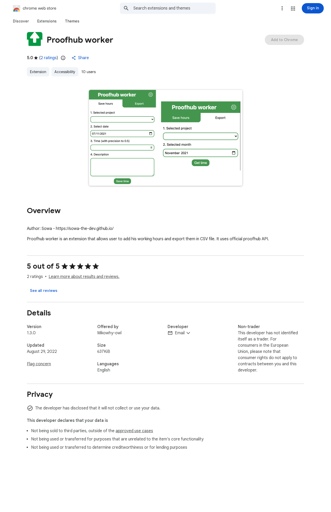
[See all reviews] (44, 290)
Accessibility (65, 71)
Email (180, 333)
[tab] (21, 21)
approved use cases (134, 430)
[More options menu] (282, 8)
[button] (293, 8)
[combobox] (174, 8)
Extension (38, 71)
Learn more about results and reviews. (84, 276)
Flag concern (39, 364)
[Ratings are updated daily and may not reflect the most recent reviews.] (63, 58)
